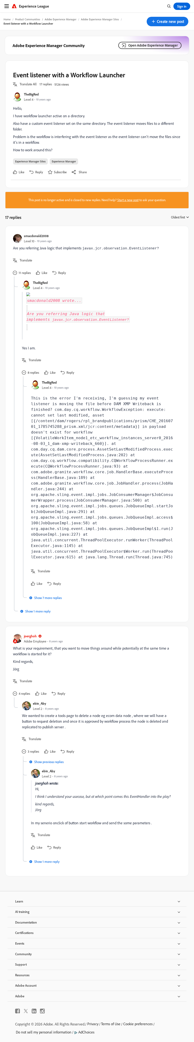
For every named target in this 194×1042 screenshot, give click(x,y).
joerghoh (30, 636)
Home (7, 19)
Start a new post (128, 200)
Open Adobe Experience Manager (153, 45)
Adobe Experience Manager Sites (100, 19)
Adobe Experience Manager (60, 19)
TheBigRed (31, 94)
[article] (96, 255)
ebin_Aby (39, 703)
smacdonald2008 (36, 236)
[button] (167, 21)
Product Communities (27, 19)
